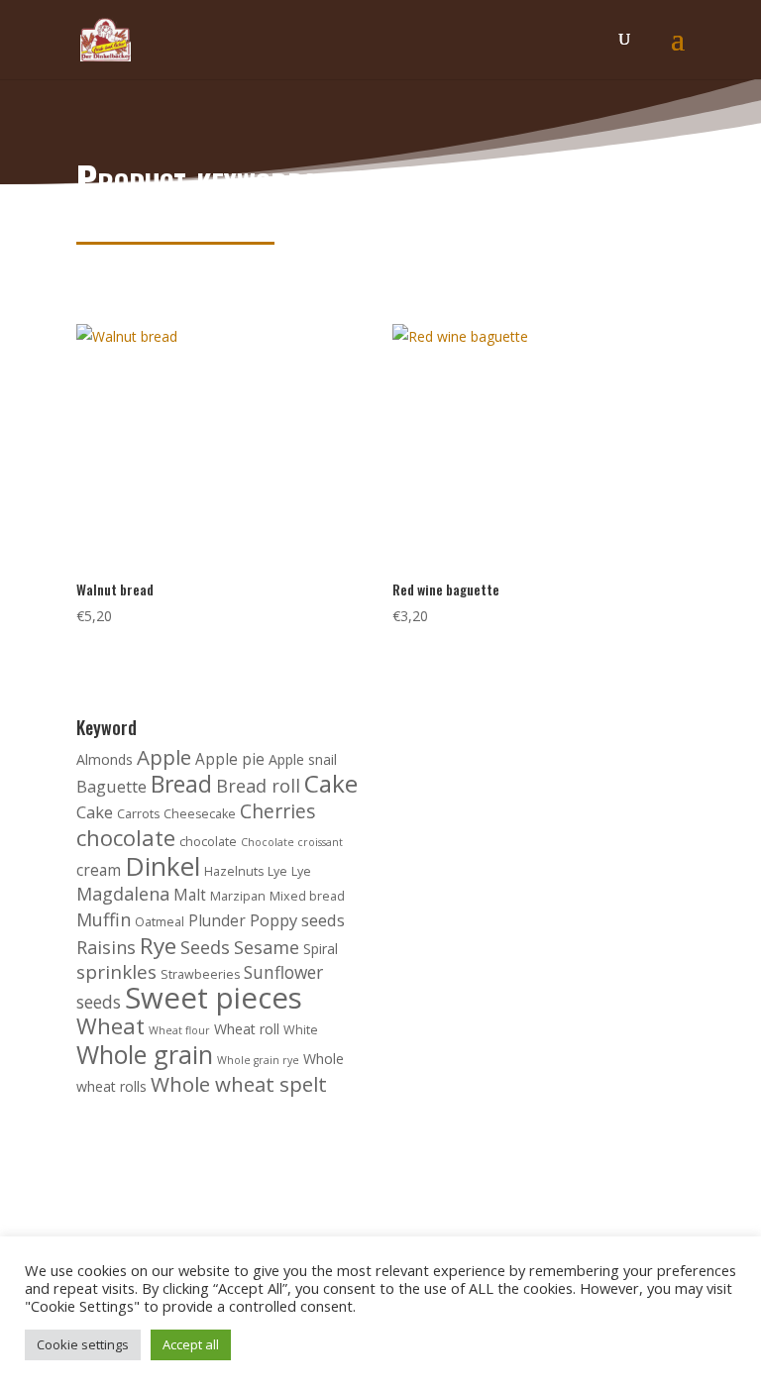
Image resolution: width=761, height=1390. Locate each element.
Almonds (104, 759)
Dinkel (162, 866)
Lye (277, 871)
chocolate (125, 837)
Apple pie (230, 759)
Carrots (138, 813)
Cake (331, 783)
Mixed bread (307, 896)
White (300, 1029)
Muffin (103, 919)
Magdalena (122, 894)
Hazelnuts (234, 871)
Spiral (320, 948)
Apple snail (303, 759)
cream (98, 870)
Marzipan (238, 896)
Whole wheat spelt (239, 1084)
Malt (189, 895)
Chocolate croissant (292, 842)
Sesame (266, 947)
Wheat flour (179, 1030)
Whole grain (144, 1054)
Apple (164, 757)
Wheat (110, 1026)
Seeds (205, 947)
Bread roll (258, 786)
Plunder (217, 920)
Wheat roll (246, 1028)
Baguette (111, 786)
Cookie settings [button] (83, 1344)
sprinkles (116, 972)
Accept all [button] (191, 1344)
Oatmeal (159, 921)
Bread (181, 784)
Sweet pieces (213, 997)
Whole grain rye (258, 1060)
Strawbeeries (200, 974)
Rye (158, 945)
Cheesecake (199, 813)
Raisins (106, 947)
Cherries (278, 811)
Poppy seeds (297, 920)
